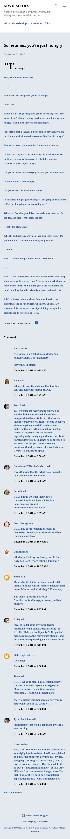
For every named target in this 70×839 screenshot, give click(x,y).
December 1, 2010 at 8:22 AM (30, 395)
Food (28, 323)
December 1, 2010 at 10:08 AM (31, 541)
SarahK (18, 491)
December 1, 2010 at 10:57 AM (31, 566)
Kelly (16, 380)
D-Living (18, 323)
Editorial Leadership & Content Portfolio (27, 23)
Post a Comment (13, 792)
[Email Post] (36, 323)
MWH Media (16, 6)
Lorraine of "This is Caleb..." (30, 466)
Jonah (17, 576)
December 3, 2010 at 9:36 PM (30, 784)
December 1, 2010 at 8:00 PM (30, 709)
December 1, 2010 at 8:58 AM (30, 456)
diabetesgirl (20, 655)
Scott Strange (21, 523)
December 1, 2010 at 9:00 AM (30, 481)
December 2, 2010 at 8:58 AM (30, 734)
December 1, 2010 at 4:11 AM (30, 370)
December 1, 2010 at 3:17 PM (30, 645)
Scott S (17, 405)
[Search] (56, 6)
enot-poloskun (42, 822)
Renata (18, 348)
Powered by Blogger (37, 815)
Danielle (18, 551)
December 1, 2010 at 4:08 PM (30, 666)
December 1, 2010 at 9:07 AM (30, 513)
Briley (17, 619)
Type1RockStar (22, 719)
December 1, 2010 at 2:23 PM (30, 609)
